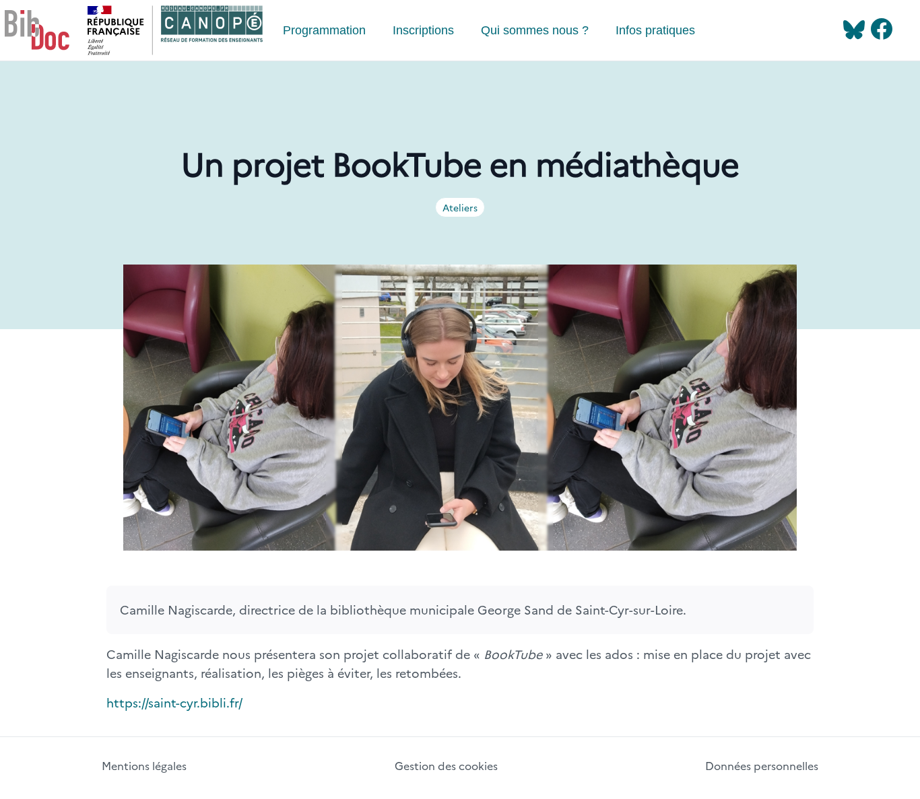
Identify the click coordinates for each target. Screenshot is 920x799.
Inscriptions (423, 30)
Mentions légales (144, 765)
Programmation (324, 30)
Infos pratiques (655, 30)
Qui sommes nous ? (535, 30)
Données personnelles (761, 765)
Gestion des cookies (446, 765)
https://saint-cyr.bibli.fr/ (174, 702)
